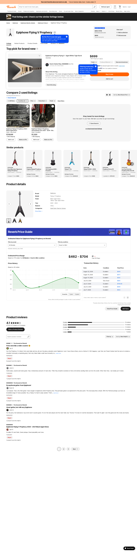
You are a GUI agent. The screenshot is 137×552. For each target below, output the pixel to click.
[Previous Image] (9, 204)
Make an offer (23, 139)
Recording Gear (53, 11)
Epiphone (53, 193)
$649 (118, 271)
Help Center (127, 11)
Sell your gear (105, 7)
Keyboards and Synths (41, 11)
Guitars (20, 11)
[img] (65, 64)
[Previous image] (10, 70)
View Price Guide (112, 309)
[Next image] (39, 70)
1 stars (65, 332)
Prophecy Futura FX (108, 169)
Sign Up (125, 6)
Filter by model (12, 242)
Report (9, 358)
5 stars (65, 322)
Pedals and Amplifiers (29, 11)
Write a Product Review (15, 329)
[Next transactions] (127, 297)
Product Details (32, 43)
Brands (93, 11)
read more (58, 353)
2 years (77, 294)
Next (74, 449)
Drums (60, 11)
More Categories (79, 11)
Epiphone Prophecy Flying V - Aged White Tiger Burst (64, 55)
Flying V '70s (68, 169)
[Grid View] (107, 95)
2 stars (65, 329)
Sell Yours (126, 309)
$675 (118, 274)
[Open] (54, 245)
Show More (38, 211)
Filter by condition (63, 242)
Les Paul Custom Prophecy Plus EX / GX (128, 169)
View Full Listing (51, 85)
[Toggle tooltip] (37, 49)
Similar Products (19, 43)
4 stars (65, 324)
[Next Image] (30, 204)
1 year (71, 294)
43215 (101, 58)
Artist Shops (111, 11)
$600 (118, 290)
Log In (129, 6)
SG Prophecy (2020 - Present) (51, 169)
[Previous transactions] (124, 297)
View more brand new (122, 62)
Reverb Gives (119, 11)
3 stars (65, 327)
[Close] (95, 66)
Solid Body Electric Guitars (58, 208)
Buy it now (109, 74)
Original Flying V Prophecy (34, 169)
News (97, 11)
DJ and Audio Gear (68, 11)
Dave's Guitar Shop (56, 64)
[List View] (109, 95)
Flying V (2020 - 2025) (90, 169)
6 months (64, 294)
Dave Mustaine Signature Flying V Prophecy (15, 169)
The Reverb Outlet (11, 11)
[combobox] (30, 245)
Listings (8, 43)
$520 (118, 277)
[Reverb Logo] (11, 6)
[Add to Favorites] (54, 32)
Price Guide (44, 43)
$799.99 (119, 284)
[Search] (94, 7)
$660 (118, 280)
